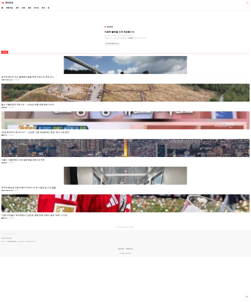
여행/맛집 (9, 8)
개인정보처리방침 (11, 241)
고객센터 (130, 38)
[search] (247, 2)
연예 (23, 8)
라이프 (36, 8)
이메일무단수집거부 (31, 241)
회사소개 (3, 241)
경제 (29, 8)
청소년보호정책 (21, 241)
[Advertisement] (125, 17)
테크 (43, 8)
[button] (247, 297)
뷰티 (17, 8)
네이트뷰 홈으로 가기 (112, 43)
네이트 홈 (121, 249)
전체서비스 (129, 249)
